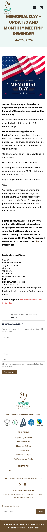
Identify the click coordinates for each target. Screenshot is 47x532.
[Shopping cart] (41, 7)
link (37, 241)
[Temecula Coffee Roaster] (23, 401)
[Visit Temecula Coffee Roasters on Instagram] (25, 484)
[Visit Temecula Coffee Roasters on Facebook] (19, 484)
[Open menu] (35, 7)
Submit (40, 512)
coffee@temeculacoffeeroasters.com (25, 478)
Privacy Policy (33, 528)
